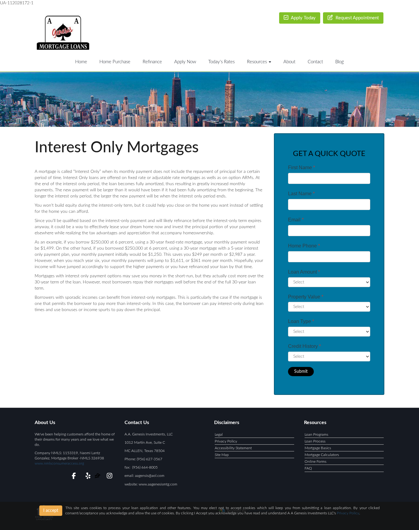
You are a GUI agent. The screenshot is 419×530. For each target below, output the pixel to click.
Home (81, 62)
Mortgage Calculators (322, 455)
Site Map (222, 455)
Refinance (152, 62)
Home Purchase (114, 62)
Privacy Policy (226, 441)
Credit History (304, 346)
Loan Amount (304, 272)
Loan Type (301, 321)
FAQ (308, 468)
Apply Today (303, 18)
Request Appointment (356, 18)
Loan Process (315, 441)
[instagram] (108, 477)
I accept (50, 511)
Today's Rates (221, 62)
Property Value (305, 296)
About (289, 62)
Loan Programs (316, 434)
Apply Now (185, 62)
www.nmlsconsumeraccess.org (59, 463)
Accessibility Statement (233, 448)
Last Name (301, 193)
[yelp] (87, 477)
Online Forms (315, 461)
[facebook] (72, 477)
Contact (315, 62)
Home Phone (304, 245)
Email (296, 219)
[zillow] (98, 477)
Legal (219, 434)
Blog (339, 62)
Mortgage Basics (318, 448)
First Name (301, 167)
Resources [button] (257, 62)
